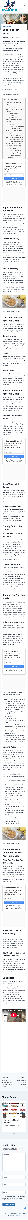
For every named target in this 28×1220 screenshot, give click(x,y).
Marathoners (7, 37)
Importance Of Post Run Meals (14, 103)
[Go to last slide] (4, 1116)
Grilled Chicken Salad (16, 128)
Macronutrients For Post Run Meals (15, 111)
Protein (12, 115)
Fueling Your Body (14, 106)
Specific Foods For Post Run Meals (15, 120)
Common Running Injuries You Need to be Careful (7, 1082)
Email (5, 1184)
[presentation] (14, 1109)
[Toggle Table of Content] (22, 100)
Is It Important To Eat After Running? (16, 151)
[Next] (23, 1116)
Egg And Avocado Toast (17, 141)
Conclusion (10, 157)
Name (5, 1177)
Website (5, 1192)
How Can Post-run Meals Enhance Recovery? (17, 154)
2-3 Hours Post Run (16, 135)
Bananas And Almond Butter (15, 123)
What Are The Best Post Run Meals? (16, 147)
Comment (6, 1154)
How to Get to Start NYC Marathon (21, 1081)
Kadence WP (17, 1215)
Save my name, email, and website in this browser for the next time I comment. (14, 1198)
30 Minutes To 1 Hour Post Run (17, 132)
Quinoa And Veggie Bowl (16, 139)
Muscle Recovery (14, 108)
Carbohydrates (14, 113)
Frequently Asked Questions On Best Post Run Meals (15, 144)
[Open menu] (24, 5)
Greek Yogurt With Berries (17, 126)
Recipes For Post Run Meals (15, 137)
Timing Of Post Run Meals (14, 130)
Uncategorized (6, 26)
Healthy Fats (14, 117)
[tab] (10, 1133)
